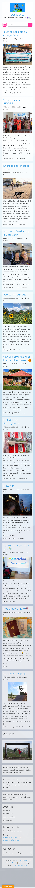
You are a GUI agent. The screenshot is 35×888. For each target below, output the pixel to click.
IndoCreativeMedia (21, 865)
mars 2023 (7, 810)
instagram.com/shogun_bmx (13, 837)
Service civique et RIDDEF (13, 101)
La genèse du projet (15, 673)
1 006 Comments (21, 93)
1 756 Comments (21, 287)
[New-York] (17, 505)
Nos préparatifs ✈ (14, 608)
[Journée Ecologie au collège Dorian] (17, 54)
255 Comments (20, 224)
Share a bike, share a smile (16, 167)
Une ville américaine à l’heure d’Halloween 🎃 (17, 358)
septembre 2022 (9, 817)
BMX (10, 350)
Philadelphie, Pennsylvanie (11, 421)
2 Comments (22, 350)
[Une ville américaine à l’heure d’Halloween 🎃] (17, 379)
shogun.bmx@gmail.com (11, 840)
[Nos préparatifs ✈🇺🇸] (17, 627)
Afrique (7, 93)
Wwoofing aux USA (15, 294)
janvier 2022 (7, 820)
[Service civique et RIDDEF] (17, 122)
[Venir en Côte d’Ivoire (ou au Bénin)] (17, 254)
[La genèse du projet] (17, 691)
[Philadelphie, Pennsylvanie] (17, 442)
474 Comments (19, 538)
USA (13, 350)
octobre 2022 (8, 813)
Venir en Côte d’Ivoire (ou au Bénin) (16, 233)
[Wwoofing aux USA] (17, 313)
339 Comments (25, 727)
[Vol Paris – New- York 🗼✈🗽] (17, 568)
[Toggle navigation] (5, 25)
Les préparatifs (13, 727)
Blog (11, 93)
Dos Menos (17, 14)
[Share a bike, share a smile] (17, 188)
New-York (9, 485)
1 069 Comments (19, 413)
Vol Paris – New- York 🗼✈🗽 (16, 547)
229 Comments (20, 158)
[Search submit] (30, 25)
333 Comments (22, 478)
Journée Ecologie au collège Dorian (15, 33)
